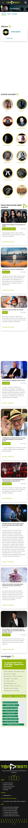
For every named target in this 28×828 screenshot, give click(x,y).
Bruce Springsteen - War (10, 683)
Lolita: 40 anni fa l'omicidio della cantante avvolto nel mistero (12, 584)
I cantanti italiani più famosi (10, 812)
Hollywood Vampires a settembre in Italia (13, 225)
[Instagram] (15, 778)
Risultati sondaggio (19, 696)
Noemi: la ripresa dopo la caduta (12, 310)
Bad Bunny (6, 272)
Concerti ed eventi (8, 783)
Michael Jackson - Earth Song (11, 690)
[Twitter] (18, 778)
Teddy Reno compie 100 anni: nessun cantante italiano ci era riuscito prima (14, 439)
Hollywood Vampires (9, 229)
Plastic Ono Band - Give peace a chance (14, 671)
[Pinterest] (12, 778)
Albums (3, 14)
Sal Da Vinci (6, 635)
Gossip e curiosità (8, 784)
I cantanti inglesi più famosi (10, 814)
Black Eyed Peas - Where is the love (13, 676)
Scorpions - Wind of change (11, 688)
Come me (9, 38)
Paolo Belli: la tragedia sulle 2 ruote (13, 380)
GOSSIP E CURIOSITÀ (8, 403)
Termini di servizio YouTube (10, 808)
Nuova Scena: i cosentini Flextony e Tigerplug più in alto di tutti (13, 480)
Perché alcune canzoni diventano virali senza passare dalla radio (13, 524)
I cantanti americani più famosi (11, 815)
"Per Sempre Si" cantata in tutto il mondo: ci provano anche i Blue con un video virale (13, 630)
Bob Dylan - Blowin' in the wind (12, 686)
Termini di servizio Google (10, 810)
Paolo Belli (6, 383)
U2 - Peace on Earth (9, 681)
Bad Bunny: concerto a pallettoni (12, 269)
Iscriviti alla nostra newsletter (11, 807)
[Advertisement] (14, 20)
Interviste (5, 789)
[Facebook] (10, 778)
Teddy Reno (6, 443)
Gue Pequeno (7, 484)
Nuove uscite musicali (9, 786)
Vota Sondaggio (7, 696)
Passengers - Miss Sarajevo (11, 678)
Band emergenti (7, 788)
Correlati (14, 14)
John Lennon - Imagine (10, 674)
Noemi (5, 312)
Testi (8, 14)
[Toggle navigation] (3, 2)
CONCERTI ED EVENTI (8, 242)
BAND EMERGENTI (7, 498)
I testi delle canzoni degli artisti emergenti (14, 801)
